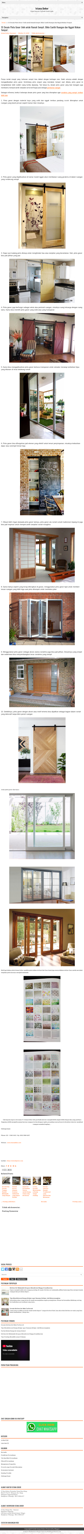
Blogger (57, 1529)
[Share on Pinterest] (13, 1166)
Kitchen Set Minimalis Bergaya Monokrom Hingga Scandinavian (31, 1288)
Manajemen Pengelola (8, 1464)
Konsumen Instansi (7, 1470)
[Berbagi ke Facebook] (9, 1170)
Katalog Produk (6, 1473)
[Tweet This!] (8, 1166)
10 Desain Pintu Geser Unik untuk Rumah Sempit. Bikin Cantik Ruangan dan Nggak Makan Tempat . (40, 28)
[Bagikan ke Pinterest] (11, 1170)
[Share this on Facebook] (6, 1166)
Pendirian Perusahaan (8, 1455)
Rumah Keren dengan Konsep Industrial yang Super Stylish (16, 1192)
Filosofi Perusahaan (7, 1461)
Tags (12, 1279)
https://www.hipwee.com (15, 1161)
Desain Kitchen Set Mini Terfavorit (21, 1308)
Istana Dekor (42, 8)
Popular (5, 1279)
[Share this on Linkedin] (15, 1166)
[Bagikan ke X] (7, 1170)
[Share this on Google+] (11, 1166)
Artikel (3, 1440)
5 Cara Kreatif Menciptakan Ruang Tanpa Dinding (37, 1191)
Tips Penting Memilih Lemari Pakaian (13, 1337)
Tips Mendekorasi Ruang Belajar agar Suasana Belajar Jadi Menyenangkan (35, 1298)
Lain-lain (4, 1443)
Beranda (44, 1201)
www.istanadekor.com (14, 1143)
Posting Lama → (78, 1201)
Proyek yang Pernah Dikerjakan (11, 1467)
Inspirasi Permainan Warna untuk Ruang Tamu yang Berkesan (27, 1191)
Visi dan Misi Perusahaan (9, 1458)
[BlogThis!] (5, 1170)
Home (4, 22)
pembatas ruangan (53, 88)
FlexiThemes (32, 1531)
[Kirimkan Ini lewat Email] (3, 1170)
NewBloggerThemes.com (54, 1531)
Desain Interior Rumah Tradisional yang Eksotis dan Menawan (47, 1192)
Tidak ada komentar (38, 33)
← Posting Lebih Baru (8, 1201)
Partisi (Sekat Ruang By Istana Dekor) (13, 1331)
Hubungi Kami (5, 1476)
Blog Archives (21, 1279)
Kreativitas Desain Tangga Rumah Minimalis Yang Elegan (6, 1191)
